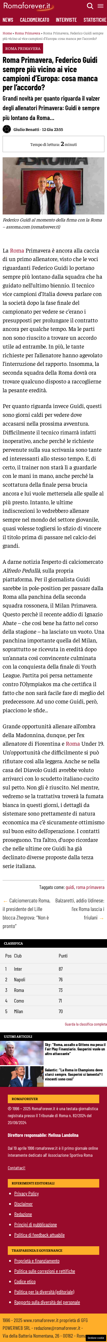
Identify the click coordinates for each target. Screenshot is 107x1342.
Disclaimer (23, 1203)
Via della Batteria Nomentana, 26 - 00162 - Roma (44, 1335)
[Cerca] (90, 6)
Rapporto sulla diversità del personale (47, 1302)
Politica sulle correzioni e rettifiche (44, 1271)
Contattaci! (16, 1167)
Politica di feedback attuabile (39, 1235)
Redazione (23, 1214)
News (8, 20)
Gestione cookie (96, 1337)
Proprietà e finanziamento (36, 1260)
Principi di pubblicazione (35, 1224)
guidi (70, 887)
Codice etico (25, 1281)
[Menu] (101, 6)
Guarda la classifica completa (86, 1023)
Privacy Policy (26, 1193)
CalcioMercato (34, 20)
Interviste (66, 20)
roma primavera (90, 887)
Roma (17, 250)
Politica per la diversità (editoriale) (44, 1291)
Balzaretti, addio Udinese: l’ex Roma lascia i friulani (79, 909)
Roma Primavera (27, 33)
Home (7, 33)
